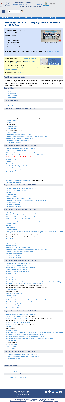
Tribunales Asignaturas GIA (13, 255)
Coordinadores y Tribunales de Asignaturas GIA (18, 140)
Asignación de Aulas (11, 120)
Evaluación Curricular (11, 132)
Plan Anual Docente (11, 348)
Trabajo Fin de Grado (11, 128)
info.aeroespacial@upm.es (50, 401)
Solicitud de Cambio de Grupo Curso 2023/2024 (18, 219)
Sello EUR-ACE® (21, 72)
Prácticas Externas (10, 164)
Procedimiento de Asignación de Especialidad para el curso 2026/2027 (24, 155)
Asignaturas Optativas (11, 126)
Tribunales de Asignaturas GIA (13, 202)
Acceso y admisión (13, 103)
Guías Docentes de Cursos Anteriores (16, 377)
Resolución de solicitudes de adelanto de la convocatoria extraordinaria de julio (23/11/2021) (30, 338)
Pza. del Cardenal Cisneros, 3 (18, 401)
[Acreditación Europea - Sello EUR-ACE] (50, 61)
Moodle (23, 356)
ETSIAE (3, 18)
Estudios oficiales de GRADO (21, 18)
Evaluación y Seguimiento (15, 371)
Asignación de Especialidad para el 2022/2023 (18, 271)
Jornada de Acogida (13, 362)
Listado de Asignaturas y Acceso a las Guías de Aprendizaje (21, 112)
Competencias (12, 93)
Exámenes (8, 122)
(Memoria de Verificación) (30, 58)
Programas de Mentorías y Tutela (16, 358)
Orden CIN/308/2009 (53, 51)
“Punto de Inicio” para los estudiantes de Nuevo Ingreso (22, 354)
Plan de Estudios (12, 95)
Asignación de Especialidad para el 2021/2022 (18, 322)
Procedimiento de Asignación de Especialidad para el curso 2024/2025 (24, 221)
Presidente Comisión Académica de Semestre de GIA (19, 138)
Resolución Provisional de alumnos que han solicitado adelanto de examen (25, 336)
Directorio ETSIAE (18, 394)
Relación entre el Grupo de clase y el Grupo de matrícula (20, 152)
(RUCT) (26, 65)
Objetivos (10, 91)
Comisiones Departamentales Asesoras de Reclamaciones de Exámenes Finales (26, 136)
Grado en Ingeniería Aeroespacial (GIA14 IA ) (43, 18)
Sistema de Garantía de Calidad (16, 369)
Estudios (9, 18)
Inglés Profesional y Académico (14, 170)
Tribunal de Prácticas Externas (13, 182)
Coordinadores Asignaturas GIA (14, 204)
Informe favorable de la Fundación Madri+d (32, 68)
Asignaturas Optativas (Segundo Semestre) (17, 166)
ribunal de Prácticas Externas (13, 142)
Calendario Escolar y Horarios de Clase (16, 114)
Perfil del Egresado (13, 97)
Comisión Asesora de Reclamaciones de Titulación (19, 134)
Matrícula (10, 105)
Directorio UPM (26, 393)
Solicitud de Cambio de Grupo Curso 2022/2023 (18, 269)
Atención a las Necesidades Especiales (18, 360)
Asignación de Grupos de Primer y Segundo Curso (19, 318)
